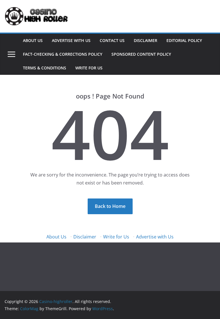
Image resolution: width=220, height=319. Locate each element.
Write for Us (89, 68)
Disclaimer (145, 40)
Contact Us (112, 40)
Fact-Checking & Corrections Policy (62, 54)
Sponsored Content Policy (141, 54)
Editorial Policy (184, 40)
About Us (33, 40)
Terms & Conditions (44, 68)
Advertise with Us (71, 40)
